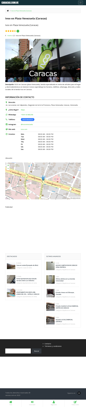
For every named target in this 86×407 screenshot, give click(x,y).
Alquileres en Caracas (68, 270)
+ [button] (8, 165)
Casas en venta (27, 268)
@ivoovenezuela (27, 124)
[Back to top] (79, 393)
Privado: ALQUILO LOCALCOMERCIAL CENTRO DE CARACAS (67, 307)
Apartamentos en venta (30, 283)
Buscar (36, 351)
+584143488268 (27, 115)
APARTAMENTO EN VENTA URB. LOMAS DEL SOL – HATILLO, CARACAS (27, 293)
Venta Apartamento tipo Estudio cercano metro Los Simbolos (26, 279)
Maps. (23, 110)
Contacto (48, 344)
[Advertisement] (43, 225)
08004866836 (27, 119)
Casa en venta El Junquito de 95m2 (27, 265)
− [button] (8, 168)
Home (9, 35)
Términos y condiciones (53, 346)
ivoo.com (24, 129)
